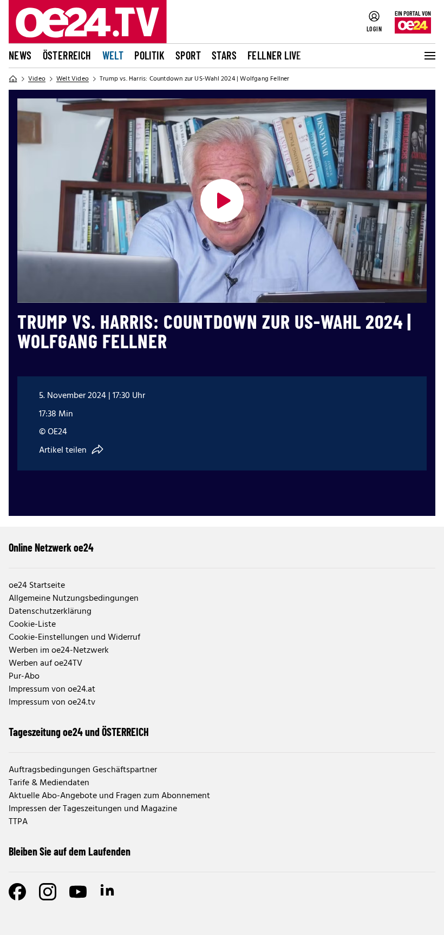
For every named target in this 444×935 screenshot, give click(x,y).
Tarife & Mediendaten (49, 783)
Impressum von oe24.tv (52, 702)
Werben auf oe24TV (45, 664)
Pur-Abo (24, 676)
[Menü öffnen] (429, 56)
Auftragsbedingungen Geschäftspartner (83, 770)
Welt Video (72, 79)
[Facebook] (17, 891)
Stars (224, 55)
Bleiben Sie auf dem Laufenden (69, 851)
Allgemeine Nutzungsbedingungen (74, 599)
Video (36, 79)
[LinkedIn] (108, 891)
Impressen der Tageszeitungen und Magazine (93, 809)
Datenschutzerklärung (50, 612)
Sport (188, 55)
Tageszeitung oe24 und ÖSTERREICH (79, 731)
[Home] (13, 79)
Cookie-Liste (32, 625)
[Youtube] (78, 891)
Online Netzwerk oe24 (51, 547)
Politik (149, 55)
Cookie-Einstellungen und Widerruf (74, 638)
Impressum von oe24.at (52, 689)
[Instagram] (47, 891)
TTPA (18, 822)
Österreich (67, 55)
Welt (113, 55)
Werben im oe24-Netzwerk (59, 651)
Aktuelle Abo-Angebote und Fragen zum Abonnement (109, 796)
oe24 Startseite (37, 586)
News (20, 55)
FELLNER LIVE (274, 55)
